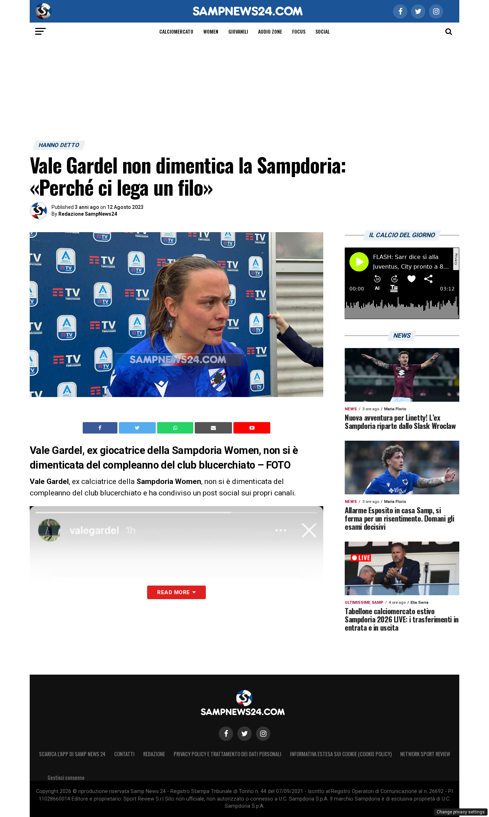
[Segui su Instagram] (263, 734)
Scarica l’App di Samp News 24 (72, 754)
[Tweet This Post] (138, 428)
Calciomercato (176, 31)
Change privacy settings (461, 811)
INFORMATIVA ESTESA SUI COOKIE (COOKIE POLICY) (341, 754)
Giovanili (238, 31)
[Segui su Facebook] (226, 734)
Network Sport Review (425, 754)
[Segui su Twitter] (244, 734)
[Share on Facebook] (101, 428)
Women (210, 31)
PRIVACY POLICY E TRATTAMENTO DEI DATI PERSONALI (227, 754)
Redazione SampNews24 (87, 214)
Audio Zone (270, 31)
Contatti (124, 754)
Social (322, 31)
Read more (173, 592)
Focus (298, 31)
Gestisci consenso (66, 777)
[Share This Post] (176, 428)
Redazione (154, 754)
